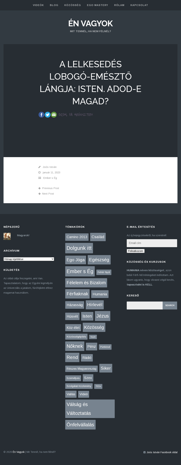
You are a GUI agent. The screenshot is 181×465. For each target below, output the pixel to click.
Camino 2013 (77, 237)
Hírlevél (94, 304)
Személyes (73, 378)
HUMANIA (133, 270)
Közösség (94, 327)
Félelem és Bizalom (86, 282)
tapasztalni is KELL (139, 284)
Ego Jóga (76, 259)
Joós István (50, 166)
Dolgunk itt (79, 248)
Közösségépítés (76, 336)
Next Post (48, 193)
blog (54, 5)
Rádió (86, 358)
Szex (88, 378)
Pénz (91, 346)
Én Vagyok (90, 23)
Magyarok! (23, 235)
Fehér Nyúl (104, 272)
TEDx (98, 386)
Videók (38, 5)
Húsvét (72, 316)
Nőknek (75, 346)
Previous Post (50, 188)
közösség (72, 5)
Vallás (71, 394)
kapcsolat (139, 5)
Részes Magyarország (81, 368)
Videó (84, 394)
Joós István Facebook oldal (162, 452)
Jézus (102, 316)
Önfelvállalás (80, 424)
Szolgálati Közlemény (79, 386)
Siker (106, 368)
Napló (92, 337)
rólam (119, 5)
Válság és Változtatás (79, 409)
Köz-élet (73, 328)
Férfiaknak (77, 293)
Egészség (99, 259)
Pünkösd (105, 346)
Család (98, 237)
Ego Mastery (97, 5)
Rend (72, 357)
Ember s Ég (50, 177)
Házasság (75, 305)
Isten (87, 316)
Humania (100, 294)
